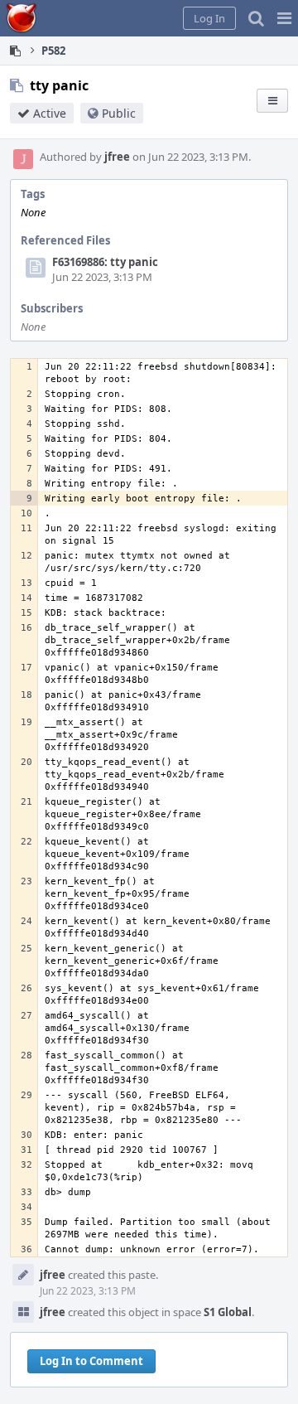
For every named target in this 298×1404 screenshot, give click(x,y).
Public (119, 113)
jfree (117, 156)
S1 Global (228, 1312)
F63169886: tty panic (105, 261)
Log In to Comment (91, 1360)
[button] (284, 18)
